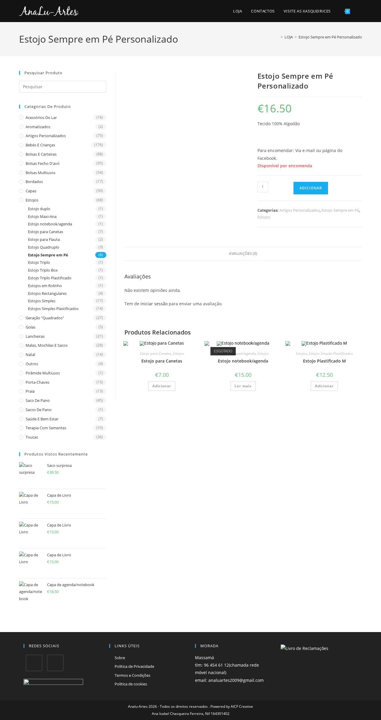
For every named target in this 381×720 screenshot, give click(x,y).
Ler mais (243, 385)
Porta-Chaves (37, 382)
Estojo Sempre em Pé (48, 255)
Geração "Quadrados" (45, 317)
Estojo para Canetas (45, 231)
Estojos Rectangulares (47, 293)
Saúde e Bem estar (42, 419)
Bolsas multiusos (40, 172)
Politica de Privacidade (134, 666)
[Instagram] (55, 663)
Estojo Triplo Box (43, 270)
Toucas (32, 437)
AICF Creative (242, 706)
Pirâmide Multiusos (43, 373)
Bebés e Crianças (40, 145)
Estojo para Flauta (44, 239)
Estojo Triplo (39, 262)
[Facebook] (34, 663)
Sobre (120, 657)
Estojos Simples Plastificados (53, 308)
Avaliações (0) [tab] (243, 253)
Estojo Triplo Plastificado (49, 278)
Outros (32, 363)
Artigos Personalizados (46, 135)
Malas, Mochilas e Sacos (47, 345)
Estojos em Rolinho (45, 285)
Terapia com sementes (46, 428)
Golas (30, 327)
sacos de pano (38, 409)
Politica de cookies (131, 684)
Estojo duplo (39, 208)
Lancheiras (35, 336)
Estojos (32, 200)
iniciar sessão (154, 303)
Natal (30, 354)
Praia (30, 391)
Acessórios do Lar (41, 117)
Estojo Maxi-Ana (42, 216)
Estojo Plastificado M (324, 361)
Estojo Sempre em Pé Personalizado (330, 37)
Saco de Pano (38, 400)
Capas (31, 190)
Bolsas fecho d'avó (43, 163)
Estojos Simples (41, 301)
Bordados (34, 181)
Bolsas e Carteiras (41, 154)
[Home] (277, 37)
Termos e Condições (132, 675)
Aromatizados (38, 126)
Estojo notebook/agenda (50, 224)
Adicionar (310, 188)
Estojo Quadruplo (43, 247)
